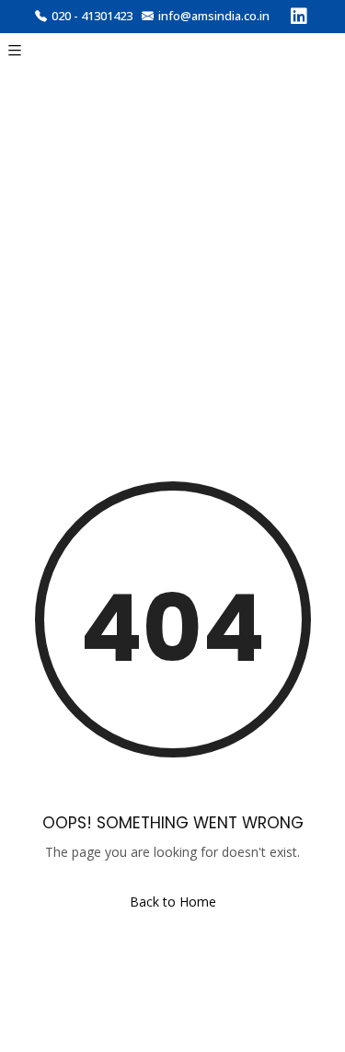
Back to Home (173, 901)
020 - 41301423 (92, 16)
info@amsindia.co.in (214, 16)
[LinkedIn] (299, 18)
